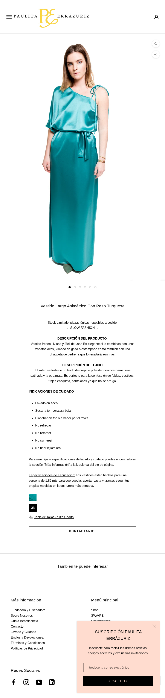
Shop (94, 610)
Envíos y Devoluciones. (27, 637)
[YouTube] (39, 682)
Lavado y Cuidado (23, 632)
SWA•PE (97, 615)
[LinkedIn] (52, 682)
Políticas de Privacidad (27, 648)
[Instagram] (26, 682)
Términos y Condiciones (28, 643)
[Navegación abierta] (9, 17)
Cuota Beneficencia (24, 621)
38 (33, 508)
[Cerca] (154, 626)
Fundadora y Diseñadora (28, 610)
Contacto (17, 626)
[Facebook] (14, 682)
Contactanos (82, 531)
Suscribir (118, 681)
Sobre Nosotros (22, 615)
